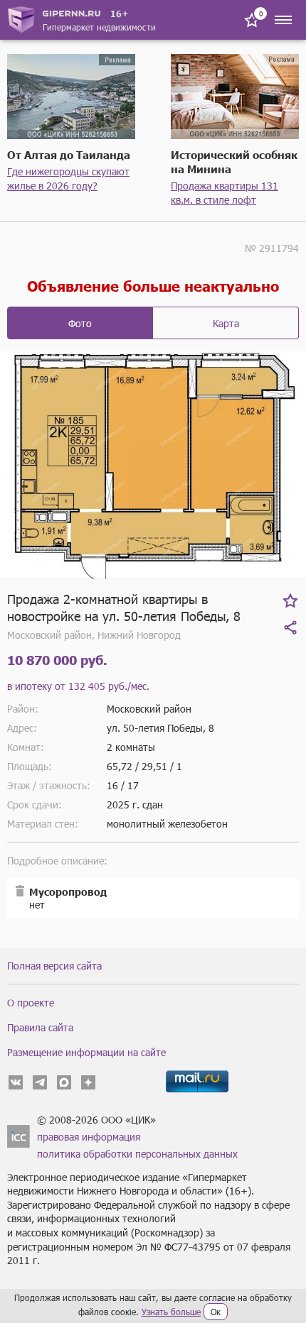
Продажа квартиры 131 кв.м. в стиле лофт (224, 193)
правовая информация (88, 1136)
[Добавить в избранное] (290, 600)
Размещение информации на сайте (86, 1052)
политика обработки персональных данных (137, 1153)
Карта (226, 323)
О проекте (30, 1002)
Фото (80, 323)
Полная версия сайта (54, 965)
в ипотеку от (78, 686)
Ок (216, 1311)
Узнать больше (171, 1311)
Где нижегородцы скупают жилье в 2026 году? (68, 178)
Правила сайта (40, 1027)
